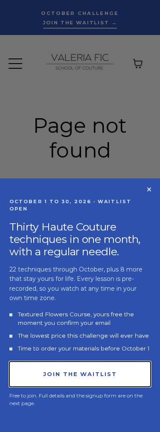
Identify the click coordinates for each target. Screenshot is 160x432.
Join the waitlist (80, 374)
